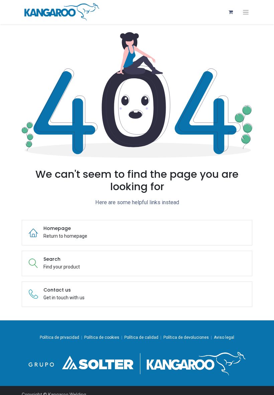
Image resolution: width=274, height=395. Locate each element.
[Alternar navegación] (245, 12)
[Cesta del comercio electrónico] (231, 12)
